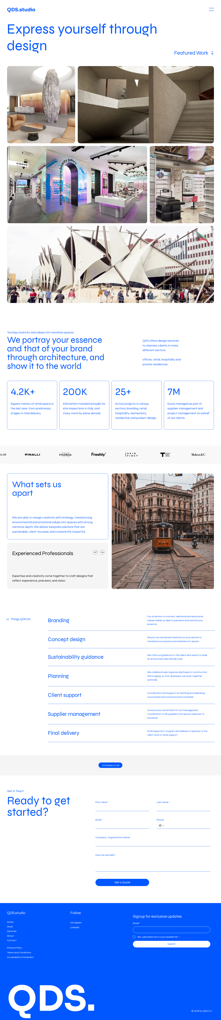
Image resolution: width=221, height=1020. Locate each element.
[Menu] (211, 9)
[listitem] (32, 408)
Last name (163, 802)
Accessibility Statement (20, 957)
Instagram (76, 922)
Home (10, 922)
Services (12, 931)
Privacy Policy (14, 948)
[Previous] (95, 552)
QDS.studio (21, 10)
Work (10, 926)
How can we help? (105, 855)
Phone (160, 820)
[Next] (102, 552)
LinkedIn (74, 927)
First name (102, 802)
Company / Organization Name (113, 837)
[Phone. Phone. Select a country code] (161, 825)
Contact (12, 940)
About (10, 936)
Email (99, 820)
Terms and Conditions (19, 952)
